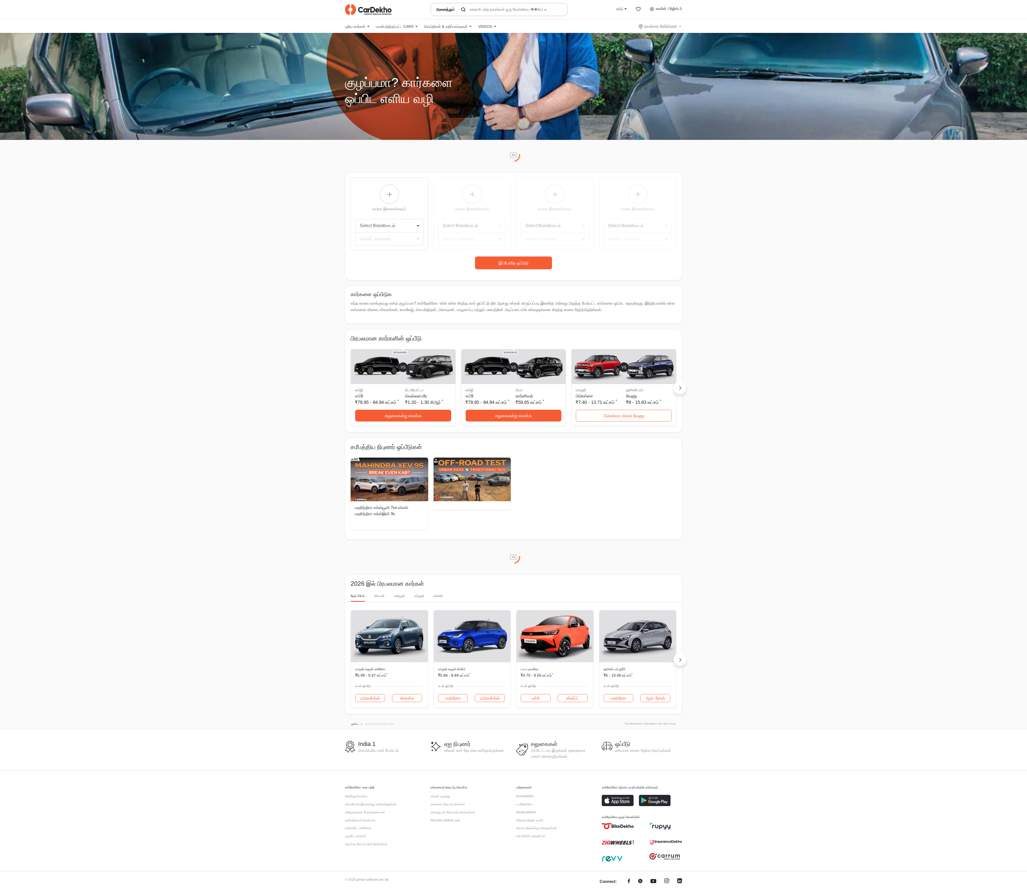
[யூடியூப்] (653, 882)
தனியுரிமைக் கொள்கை (360, 820)
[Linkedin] (679, 882)
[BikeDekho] (618, 826)
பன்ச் (535, 698)
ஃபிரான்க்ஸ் (370, 698)
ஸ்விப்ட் (572, 698)
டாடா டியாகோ (529, 669)
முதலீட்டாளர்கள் (355, 836)
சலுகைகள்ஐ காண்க (403, 415)
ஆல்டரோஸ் (655, 698)
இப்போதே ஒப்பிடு (513, 263)
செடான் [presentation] (379, 596)
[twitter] (640, 882)
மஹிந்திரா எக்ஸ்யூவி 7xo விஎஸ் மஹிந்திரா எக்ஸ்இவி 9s (381, 510)
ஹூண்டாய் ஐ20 (614, 669)
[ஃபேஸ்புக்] (629, 882)
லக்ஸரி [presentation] (438, 596)
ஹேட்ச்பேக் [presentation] (358, 596)
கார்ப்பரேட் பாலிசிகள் (358, 828)
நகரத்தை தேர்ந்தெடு (660, 26)
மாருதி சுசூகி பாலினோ (370, 669)
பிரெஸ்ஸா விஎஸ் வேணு (624, 415)
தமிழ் (619, 8)
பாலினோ (453, 698)
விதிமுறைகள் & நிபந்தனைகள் (365, 812)
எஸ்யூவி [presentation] (399, 596)
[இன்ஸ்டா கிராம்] (666, 882)
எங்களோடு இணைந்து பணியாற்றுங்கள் (371, 804)
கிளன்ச (407, 698)
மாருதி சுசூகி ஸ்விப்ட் (452, 669)
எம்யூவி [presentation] (419, 596)
